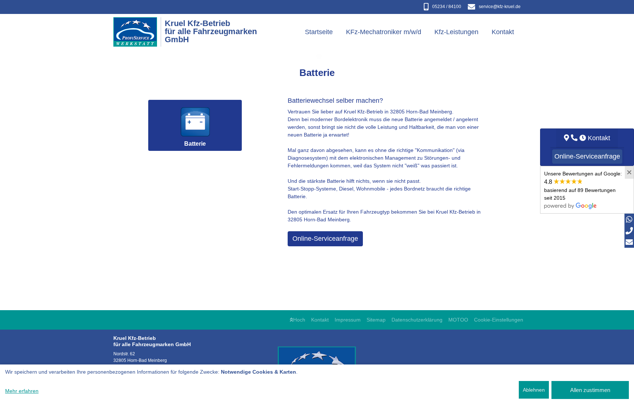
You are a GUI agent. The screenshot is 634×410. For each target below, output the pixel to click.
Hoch (299, 320)
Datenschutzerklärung (416, 320)
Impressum (348, 320)
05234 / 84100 (446, 6)
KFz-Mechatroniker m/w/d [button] (383, 32)
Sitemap (376, 320)
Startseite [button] (319, 32)
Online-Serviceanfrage (325, 238)
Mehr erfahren (22, 391)
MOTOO (458, 320)
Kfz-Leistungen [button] (456, 32)
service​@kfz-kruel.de (500, 6)
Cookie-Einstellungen (498, 320)
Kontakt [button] (503, 32)
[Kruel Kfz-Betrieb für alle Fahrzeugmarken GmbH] (139, 32)
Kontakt (320, 320)
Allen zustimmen (590, 390)
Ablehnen (534, 390)
